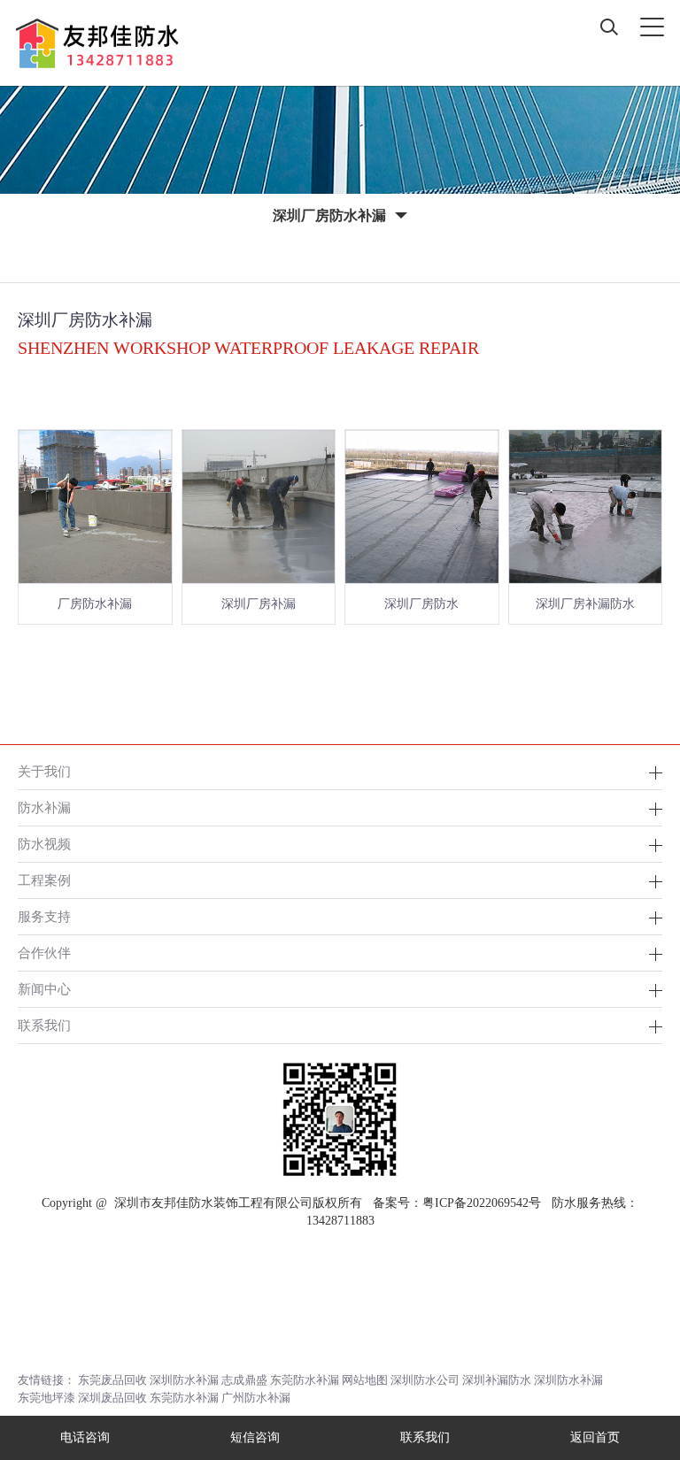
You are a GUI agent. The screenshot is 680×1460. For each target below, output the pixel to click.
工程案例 (44, 880)
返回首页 (595, 1437)
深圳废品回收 (112, 1397)
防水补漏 (44, 807)
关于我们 (44, 771)
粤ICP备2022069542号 (481, 1203)
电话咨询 (85, 1437)
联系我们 (44, 1025)
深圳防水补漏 (184, 1380)
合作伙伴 (44, 952)
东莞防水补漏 (304, 1380)
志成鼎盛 (244, 1380)
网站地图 (365, 1380)
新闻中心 (44, 988)
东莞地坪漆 (46, 1397)
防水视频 (44, 843)
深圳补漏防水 (496, 1380)
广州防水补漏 (255, 1397)
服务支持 (44, 916)
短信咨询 (255, 1437)
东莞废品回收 (112, 1380)
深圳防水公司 (425, 1380)
